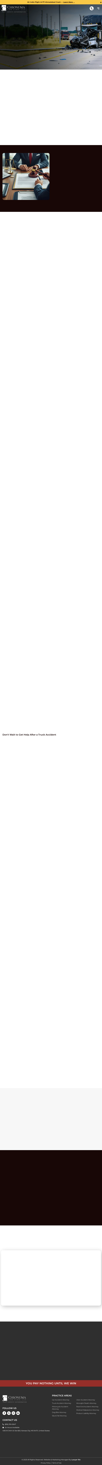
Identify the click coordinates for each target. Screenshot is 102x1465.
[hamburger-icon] (98, 8)
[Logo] (13, 8)
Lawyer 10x (75, 1460)
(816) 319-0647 (52, 1022)
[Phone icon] (92, 8)
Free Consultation (51, 1020)
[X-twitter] (9, 1413)
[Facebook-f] (4, 1413)
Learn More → (69, 2)
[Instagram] (13, 1413)
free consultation (11, 770)
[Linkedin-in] (18, 1413)
